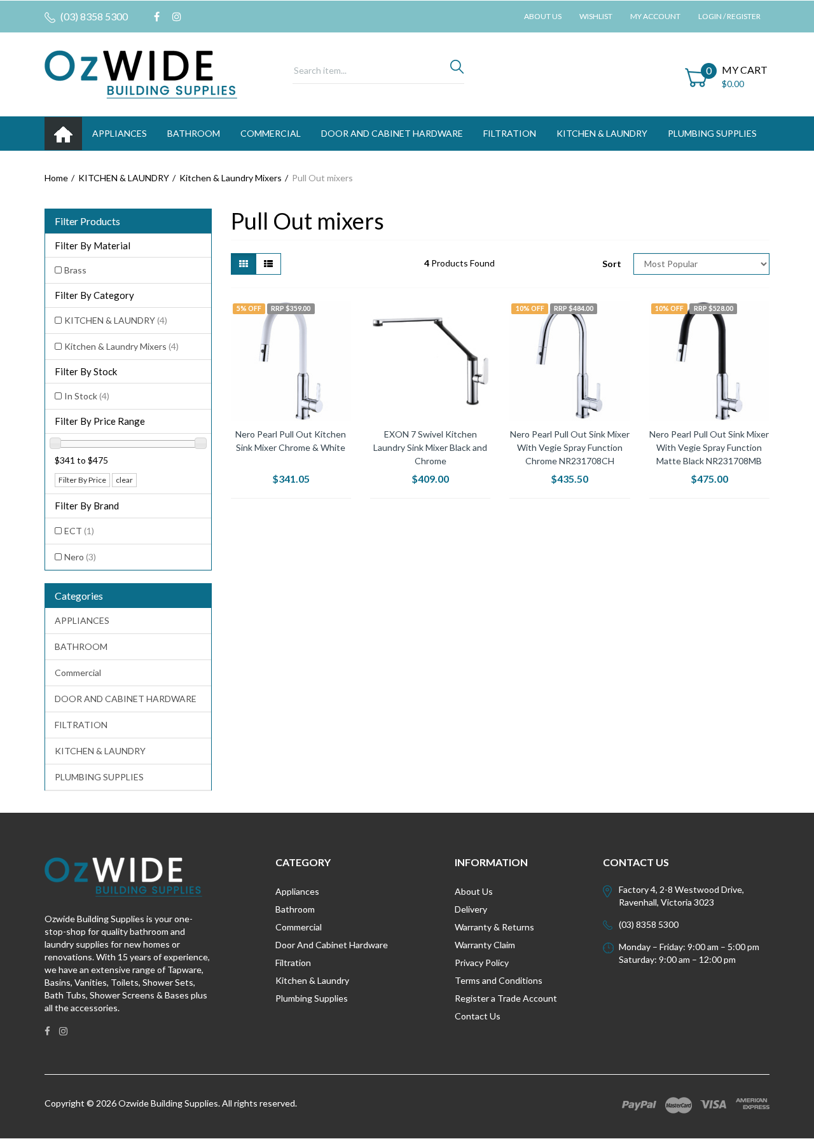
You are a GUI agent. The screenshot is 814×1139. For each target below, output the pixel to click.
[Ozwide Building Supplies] (141, 73)
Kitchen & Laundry (312, 980)
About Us (543, 16)
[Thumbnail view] (243, 264)
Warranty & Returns (494, 927)
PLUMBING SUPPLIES (712, 133)
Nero (80, 556)
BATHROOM (193, 133)
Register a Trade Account (506, 998)
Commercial (270, 133)
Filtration (293, 962)
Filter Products (87, 221)
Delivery (471, 909)
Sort (611, 263)
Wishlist (595, 16)
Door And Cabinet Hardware (331, 944)
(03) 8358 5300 (93, 16)
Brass (75, 270)
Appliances (297, 891)
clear (124, 480)
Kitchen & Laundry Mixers (121, 346)
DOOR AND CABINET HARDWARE (392, 133)
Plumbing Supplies (311, 998)
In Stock (86, 395)
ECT (79, 530)
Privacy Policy (482, 962)
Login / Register (729, 16)
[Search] (457, 70)
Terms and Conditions (498, 980)
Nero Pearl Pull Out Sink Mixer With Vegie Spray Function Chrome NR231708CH (570, 447)
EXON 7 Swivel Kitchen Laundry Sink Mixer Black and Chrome (430, 447)
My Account (655, 16)
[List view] (268, 264)
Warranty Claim (485, 944)
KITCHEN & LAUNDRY (601, 133)
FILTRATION (509, 133)
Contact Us (477, 1016)
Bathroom (295, 909)
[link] (157, 16)
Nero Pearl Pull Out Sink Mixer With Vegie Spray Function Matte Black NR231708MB (709, 447)
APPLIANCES (119, 133)
